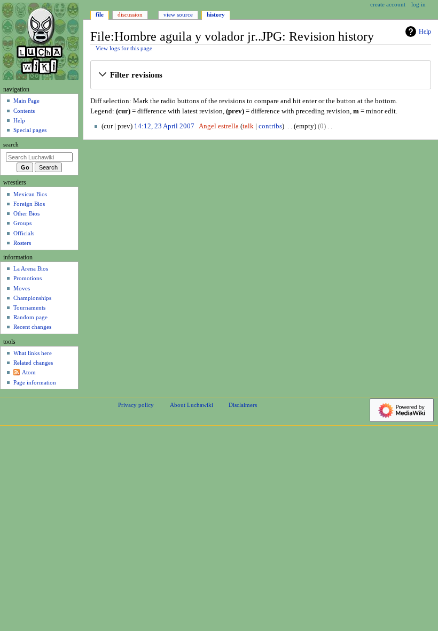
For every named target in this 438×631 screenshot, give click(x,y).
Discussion (130, 14)
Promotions (27, 278)
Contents (24, 110)
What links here (32, 353)
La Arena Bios (30, 268)
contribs (270, 126)
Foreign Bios (29, 204)
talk (248, 126)
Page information (34, 382)
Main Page (26, 100)
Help (425, 31)
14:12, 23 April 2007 (164, 126)
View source (178, 14)
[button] (260, 75)
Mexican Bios (30, 194)
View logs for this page (124, 48)
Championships (32, 298)
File (100, 14)
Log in (418, 4)
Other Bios (26, 213)
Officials (23, 233)
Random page (30, 317)
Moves (21, 288)
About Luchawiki (191, 405)
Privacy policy (136, 405)
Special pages (29, 130)
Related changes (33, 362)
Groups (22, 223)
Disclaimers (243, 405)
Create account (387, 4)
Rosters (22, 243)
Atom (29, 372)
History (216, 14)
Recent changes (32, 327)
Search (11, 145)
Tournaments (29, 307)
